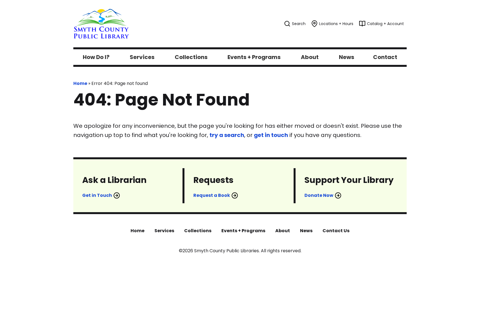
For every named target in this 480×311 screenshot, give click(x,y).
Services (164, 230)
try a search (226, 135)
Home (80, 83)
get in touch (271, 135)
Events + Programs (243, 230)
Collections (197, 230)
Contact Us (335, 230)
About (282, 230)
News (306, 230)
